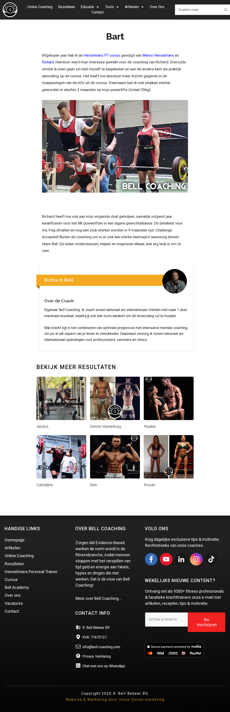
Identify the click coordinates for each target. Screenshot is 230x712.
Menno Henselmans (158, 55)
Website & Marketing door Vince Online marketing (115, 699)
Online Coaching (19, 555)
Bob (93, 485)
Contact (12, 611)
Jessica (42, 426)
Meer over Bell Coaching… (98, 598)
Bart (115, 36)
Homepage (14, 540)
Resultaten (14, 563)
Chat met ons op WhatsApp (103, 666)
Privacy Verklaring (96, 656)
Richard (48, 62)
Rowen (149, 485)
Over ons (13, 595)
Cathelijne (44, 485)
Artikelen (12, 547)
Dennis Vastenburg (105, 426)
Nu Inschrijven (207, 622)
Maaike (149, 426)
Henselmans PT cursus (102, 55)
